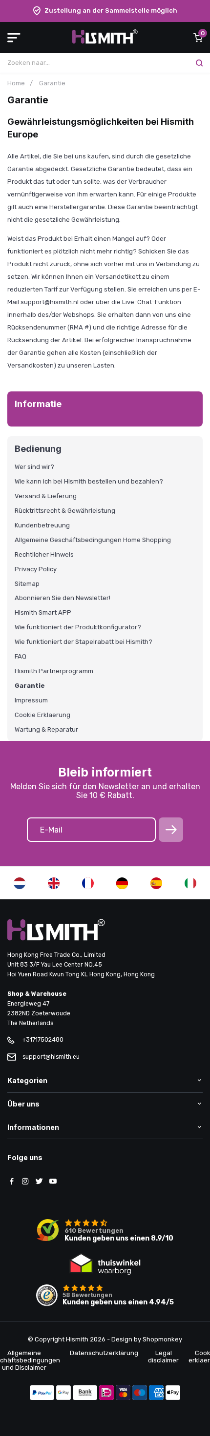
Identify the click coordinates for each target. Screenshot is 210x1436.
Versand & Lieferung (46, 496)
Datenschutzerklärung (104, 1353)
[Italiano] (190, 883)
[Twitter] (39, 1182)
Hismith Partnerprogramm (54, 671)
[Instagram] (25, 1182)
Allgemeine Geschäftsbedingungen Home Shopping (93, 540)
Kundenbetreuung (42, 525)
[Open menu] (14, 37)
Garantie (30, 685)
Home (16, 83)
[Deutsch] (122, 883)
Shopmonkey (162, 1339)
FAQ (20, 656)
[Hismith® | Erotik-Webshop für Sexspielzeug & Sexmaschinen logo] (104, 41)
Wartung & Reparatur (46, 729)
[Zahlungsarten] (42, 1393)
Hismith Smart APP (43, 612)
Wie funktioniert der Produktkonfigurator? (78, 627)
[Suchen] (199, 63)
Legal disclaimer (163, 1356)
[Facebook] (11, 1182)
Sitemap (27, 584)
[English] (53, 883)
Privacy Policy (36, 569)
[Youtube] (52, 1182)
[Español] (156, 883)
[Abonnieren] (171, 829)
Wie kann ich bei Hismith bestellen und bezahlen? (89, 481)
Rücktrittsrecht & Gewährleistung (65, 510)
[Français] (88, 883)
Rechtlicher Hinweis (44, 554)
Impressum (31, 700)
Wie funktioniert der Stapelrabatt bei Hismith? (83, 642)
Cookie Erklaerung (42, 715)
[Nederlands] (19, 883)
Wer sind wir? (34, 467)
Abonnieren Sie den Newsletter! (62, 598)
